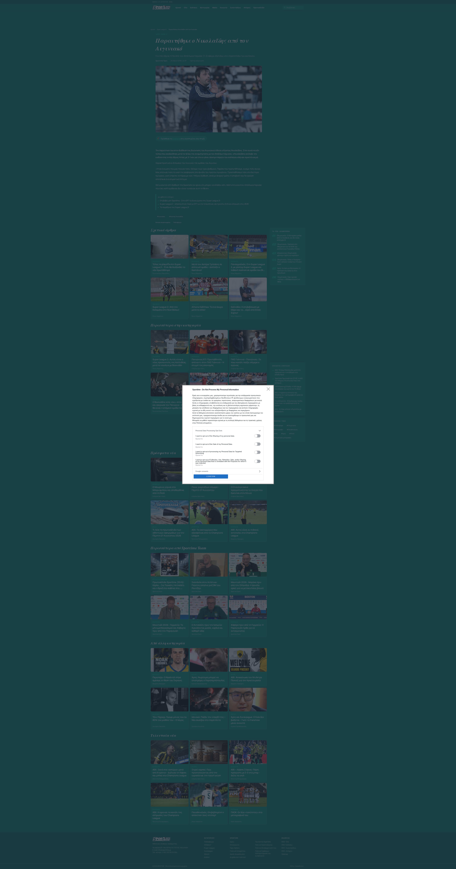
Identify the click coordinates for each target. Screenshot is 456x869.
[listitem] (228, 430)
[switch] (257, 435)
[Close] (269, 390)
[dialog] (228, 434)
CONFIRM (211, 476)
